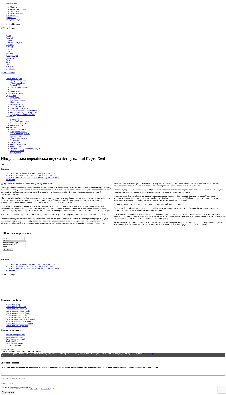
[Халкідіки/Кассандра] (14, 243)
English (8, 36)
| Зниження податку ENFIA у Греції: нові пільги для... (32, 175)
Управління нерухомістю (20, 134)
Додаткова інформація (19, 87)
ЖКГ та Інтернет (17, 151)
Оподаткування (16, 125)
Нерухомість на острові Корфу (18, 311)
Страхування (15, 153)
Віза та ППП (15, 85)
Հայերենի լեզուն (14, 42)
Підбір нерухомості (18, 129)
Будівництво (11, 96)
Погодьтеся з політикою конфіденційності (17, 387)
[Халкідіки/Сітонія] (14, 245)
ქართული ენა (12, 56)
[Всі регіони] (14, 241)
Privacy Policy (34, 388)
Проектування (16, 102)
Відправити (8, 392)
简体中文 (9, 47)
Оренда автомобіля (18, 144)
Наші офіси (14, 11)
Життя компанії (16, 13)
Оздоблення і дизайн (18, 104)
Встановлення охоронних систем (23, 110)
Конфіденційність (13, 341)
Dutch (8, 51)
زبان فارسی (10, 58)
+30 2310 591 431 (12, 16)
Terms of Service (45, 388)
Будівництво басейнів (19, 108)
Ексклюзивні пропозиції (15, 339)
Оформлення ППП (17, 83)
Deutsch (9, 49)
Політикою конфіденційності (91, 251)
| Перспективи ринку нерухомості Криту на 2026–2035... (33, 178)
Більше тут (149, 354)
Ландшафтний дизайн (19, 106)
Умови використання (14, 343)
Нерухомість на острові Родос (18, 313)
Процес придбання (18, 81)
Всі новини (10, 180)
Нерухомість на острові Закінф (18, 315)
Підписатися (8, 249)
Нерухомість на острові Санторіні (19, 324)
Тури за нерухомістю (18, 138)
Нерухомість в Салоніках (16, 307)
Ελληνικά (9, 38)
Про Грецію (15, 91)
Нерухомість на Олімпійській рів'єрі (20, 319)
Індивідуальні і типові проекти (22, 115)
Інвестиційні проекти (19, 123)
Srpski (8, 62)
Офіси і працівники (18, 9)
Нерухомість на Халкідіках (16, 309)
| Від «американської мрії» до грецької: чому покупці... (32, 173)
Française (9, 53)
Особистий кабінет (13, 345)
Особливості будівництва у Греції (23, 113)
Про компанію (16, 7)
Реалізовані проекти (18, 100)
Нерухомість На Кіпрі (14, 94)
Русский (9, 40)
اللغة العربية (10, 69)
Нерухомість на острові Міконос (19, 321)
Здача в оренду (16, 136)
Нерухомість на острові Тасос (17, 317)
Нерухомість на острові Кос (17, 326)
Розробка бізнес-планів (19, 121)
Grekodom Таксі (16, 146)
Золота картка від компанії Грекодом (25, 149)
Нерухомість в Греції (14, 79)
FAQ (12, 89)
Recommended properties (15, 335)
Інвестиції (10, 117)
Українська (10, 66)
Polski (8, 60)
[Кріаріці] (14, 247)
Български (10, 45)
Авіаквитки (15, 142)
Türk (7, 64)
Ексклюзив (14, 140)
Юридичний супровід (19, 132)
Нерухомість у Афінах (14, 305)
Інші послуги (11, 127)
